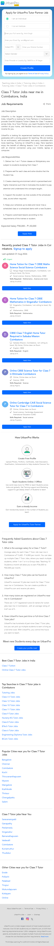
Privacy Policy (41, 909)
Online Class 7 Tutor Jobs (14, 670)
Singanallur (7, 832)
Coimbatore (7, 768)
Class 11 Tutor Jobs (11, 709)
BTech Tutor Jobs (10, 726)
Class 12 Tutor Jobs (11, 701)
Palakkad (6, 881)
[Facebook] (22, 919)
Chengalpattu (8, 797)
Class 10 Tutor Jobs (11, 705)
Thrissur (5, 793)
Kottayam (6, 893)
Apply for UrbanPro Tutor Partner (27, 524)
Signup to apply (22, 249)
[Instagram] (27, 919)
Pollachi (5, 876)
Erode (4, 872)
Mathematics (28, 279)
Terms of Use (28, 909)
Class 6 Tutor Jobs (10, 730)
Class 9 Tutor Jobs (10, 713)
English (25, 351)
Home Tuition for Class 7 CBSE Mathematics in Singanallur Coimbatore (31, 300)
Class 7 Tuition (8, 665)
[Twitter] (32, 919)
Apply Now (27, 233)
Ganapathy (7, 823)
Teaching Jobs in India (12, 83)
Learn (29, 915)
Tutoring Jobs (8, 85)
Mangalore (7, 785)
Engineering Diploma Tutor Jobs (17, 734)
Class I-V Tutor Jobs (11, 696)
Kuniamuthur (8, 848)
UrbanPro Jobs (19, 915)
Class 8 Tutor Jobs (10, 722)
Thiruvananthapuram (11, 776)
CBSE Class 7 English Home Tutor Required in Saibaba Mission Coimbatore (27, 336)
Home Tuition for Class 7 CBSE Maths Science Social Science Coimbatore (30, 266)
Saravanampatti (9, 819)
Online (5, 897)
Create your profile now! (27, 648)
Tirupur (5, 885)
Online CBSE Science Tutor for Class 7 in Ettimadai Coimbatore (30, 372)
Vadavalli (6, 840)
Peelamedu (7, 827)
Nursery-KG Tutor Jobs (12, 717)
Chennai (6, 764)
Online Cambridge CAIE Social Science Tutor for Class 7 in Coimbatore (30, 404)
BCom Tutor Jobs (10, 738)
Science (37, 279)
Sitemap (37, 915)
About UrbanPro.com (14, 909)
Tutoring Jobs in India (33, 83)
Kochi (4, 772)
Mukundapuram (9, 889)
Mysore (5, 780)
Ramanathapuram (10, 836)
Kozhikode (7, 789)
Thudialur (6, 853)
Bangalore (6, 759)
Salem (5, 801)
